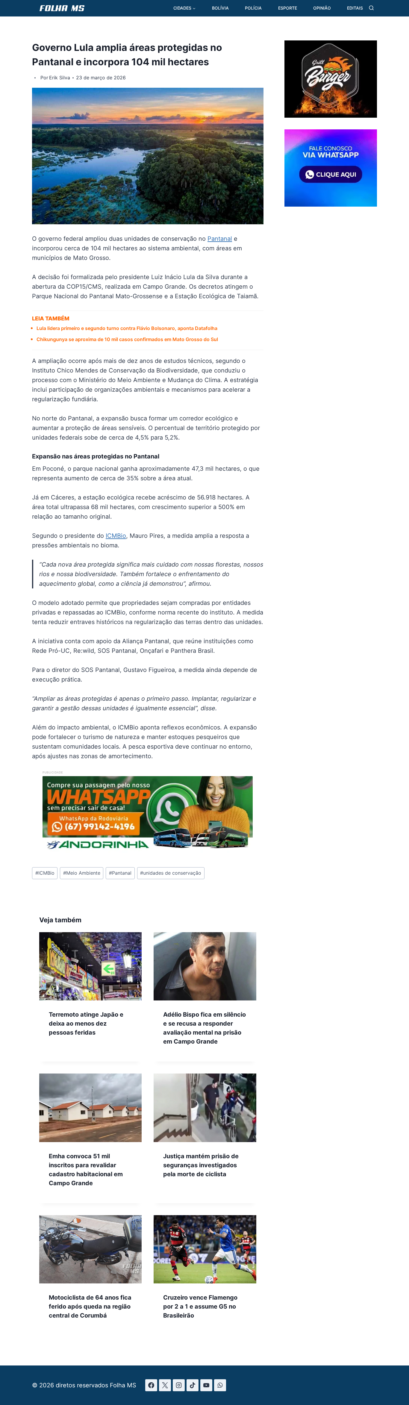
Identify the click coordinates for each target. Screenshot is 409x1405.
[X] (165, 1385)
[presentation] (90, 966)
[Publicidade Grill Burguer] (330, 115)
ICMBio (116, 535)
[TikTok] (193, 1385)
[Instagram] (179, 1385)
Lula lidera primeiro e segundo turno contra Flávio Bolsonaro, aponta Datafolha (127, 328)
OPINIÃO (322, 7)
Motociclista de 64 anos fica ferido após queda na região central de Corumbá (90, 1306)
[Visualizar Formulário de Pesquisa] (371, 8)
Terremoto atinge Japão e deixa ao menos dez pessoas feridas (86, 1023)
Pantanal (219, 238)
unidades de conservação (170, 873)
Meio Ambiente (81, 873)
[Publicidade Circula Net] (330, 204)
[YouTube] (206, 1385)
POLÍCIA (253, 7)
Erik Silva (59, 78)
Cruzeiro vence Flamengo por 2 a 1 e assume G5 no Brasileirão (200, 1306)
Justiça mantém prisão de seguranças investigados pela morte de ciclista (201, 1165)
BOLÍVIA (220, 7)
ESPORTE (287, 7)
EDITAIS (355, 7)
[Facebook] (151, 1385)
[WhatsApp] (220, 1385)
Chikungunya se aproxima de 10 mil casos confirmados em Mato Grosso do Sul (127, 339)
